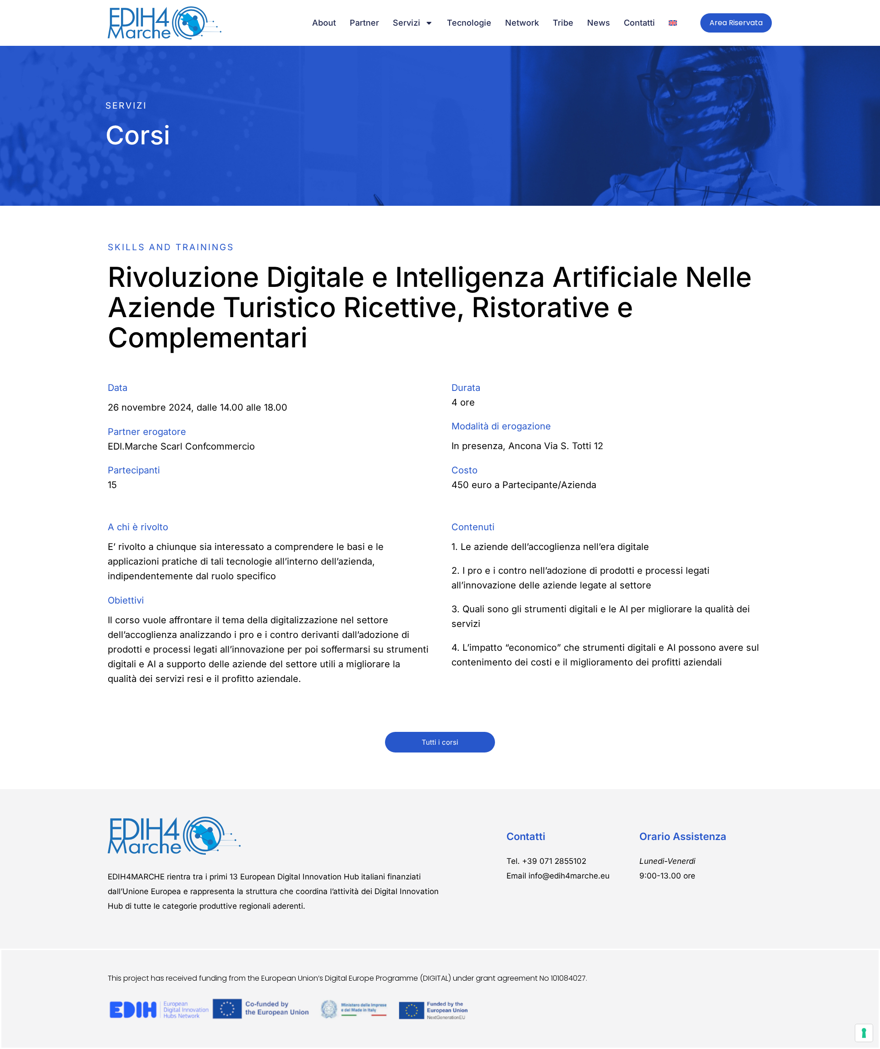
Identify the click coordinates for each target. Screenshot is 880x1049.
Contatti (639, 22)
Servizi (406, 22)
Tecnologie (469, 22)
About (324, 22)
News (598, 22)
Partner (364, 22)
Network (522, 22)
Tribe (563, 22)
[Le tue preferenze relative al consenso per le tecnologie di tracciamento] (864, 1033)
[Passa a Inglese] (673, 23)
